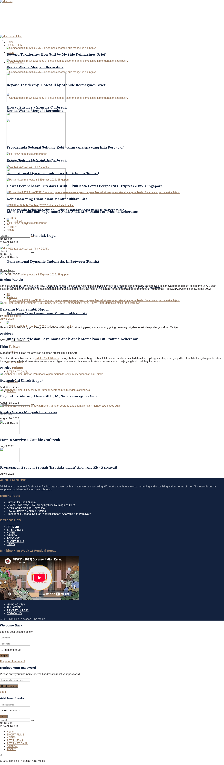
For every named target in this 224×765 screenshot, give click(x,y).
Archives (5, 340)
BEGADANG (14, 613)
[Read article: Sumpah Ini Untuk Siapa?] (112, 374)
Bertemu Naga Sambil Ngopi (24, 309)
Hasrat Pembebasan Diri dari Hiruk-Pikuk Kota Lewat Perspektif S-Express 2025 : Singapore (85, 186)
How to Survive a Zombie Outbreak (37, 107)
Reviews (12, 297)
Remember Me (12, 649)
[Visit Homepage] (6, 1)
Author (11, 270)
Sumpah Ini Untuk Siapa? (21, 380)
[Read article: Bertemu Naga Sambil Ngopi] (112, 303)
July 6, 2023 (7, 318)
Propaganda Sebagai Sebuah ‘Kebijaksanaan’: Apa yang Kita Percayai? (65, 147)
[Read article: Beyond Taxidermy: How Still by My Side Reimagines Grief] (112, 390)
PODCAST (13, 538)
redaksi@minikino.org (47, 358)
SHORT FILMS (15, 45)
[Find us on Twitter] (1, 755)
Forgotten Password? (12, 661)
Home (10, 52)
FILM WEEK (14, 607)
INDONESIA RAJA (18, 610)
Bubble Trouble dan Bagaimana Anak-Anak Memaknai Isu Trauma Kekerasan (72, 339)
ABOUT (11, 230)
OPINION (12, 227)
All (8, 294)
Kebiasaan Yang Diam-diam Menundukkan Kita (47, 313)
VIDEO (11, 544)
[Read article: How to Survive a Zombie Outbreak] (112, 427)
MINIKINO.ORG (16, 604)
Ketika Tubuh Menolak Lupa (31, 160)
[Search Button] (32, 236)
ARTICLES (13, 526)
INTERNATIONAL (17, 371)
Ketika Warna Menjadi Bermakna (35, 111)
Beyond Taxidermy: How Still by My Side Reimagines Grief (56, 54)
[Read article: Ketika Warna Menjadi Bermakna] (112, 405)
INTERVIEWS (15, 221)
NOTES (11, 218)
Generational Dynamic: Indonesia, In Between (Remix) (53, 261)
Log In (3, 691)
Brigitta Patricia (12, 315)
